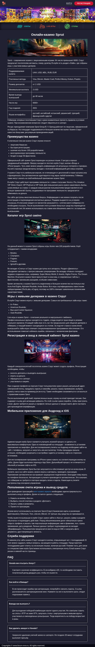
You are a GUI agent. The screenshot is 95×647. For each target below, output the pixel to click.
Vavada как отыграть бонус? (22, 563)
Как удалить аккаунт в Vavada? (23, 628)
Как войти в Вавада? (18, 582)
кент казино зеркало (42, 492)
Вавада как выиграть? (19, 604)
